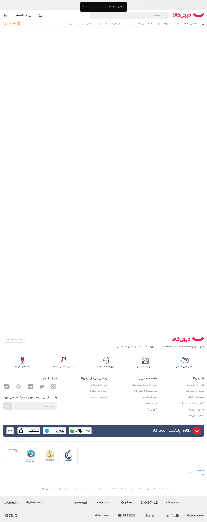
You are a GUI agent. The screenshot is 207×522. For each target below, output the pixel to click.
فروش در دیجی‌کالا (195, 391)
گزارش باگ (152, 409)
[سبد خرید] (6, 15)
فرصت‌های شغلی (195, 397)
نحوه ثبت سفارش (98, 384)
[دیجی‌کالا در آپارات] (18, 386)
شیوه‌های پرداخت (98, 397)
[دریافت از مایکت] (54, 430)
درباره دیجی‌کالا (196, 415)
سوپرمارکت (152, 24)
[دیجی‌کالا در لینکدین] (30, 386)
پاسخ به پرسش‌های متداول (143, 384)
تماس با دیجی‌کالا (195, 409)
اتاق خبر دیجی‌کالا (195, 384)
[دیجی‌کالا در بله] (7, 386)
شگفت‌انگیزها (170, 24)
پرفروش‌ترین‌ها (111, 24)
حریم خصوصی (150, 403)
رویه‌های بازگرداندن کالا (145, 391)
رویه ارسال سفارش (98, 391)
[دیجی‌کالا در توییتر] (42, 386)
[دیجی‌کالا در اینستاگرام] (53, 386)
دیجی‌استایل (92, 24)
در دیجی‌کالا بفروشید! (74, 24)
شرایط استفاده (150, 397)
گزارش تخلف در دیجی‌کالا (192, 403)
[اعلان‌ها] (40, 15)
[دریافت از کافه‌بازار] (80, 430)
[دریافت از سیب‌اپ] (28, 430)
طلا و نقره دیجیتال (132, 24)
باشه (85, 6)
